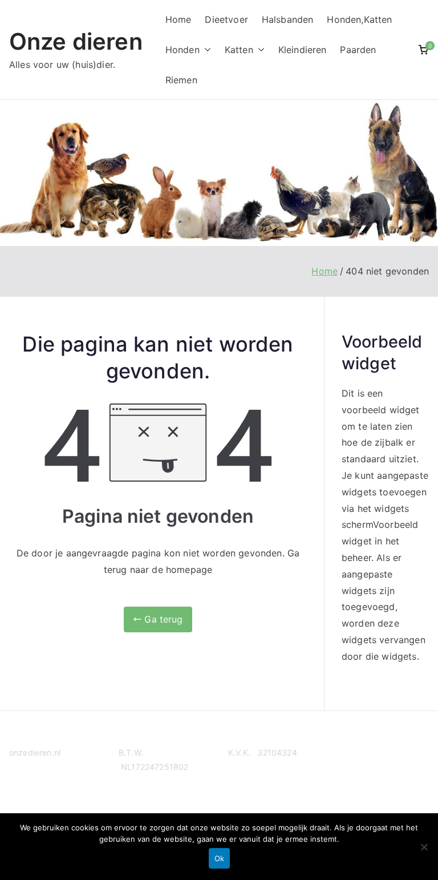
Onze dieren (76, 41)
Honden (182, 49)
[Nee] (423, 847)
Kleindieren (302, 49)
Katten (239, 49)
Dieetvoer (226, 19)
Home (178, 19)
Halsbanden (288, 19)
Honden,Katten (359, 19)
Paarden (358, 49)
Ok (219, 858)
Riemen (181, 80)
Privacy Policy (36, 796)
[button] (205, 50)
